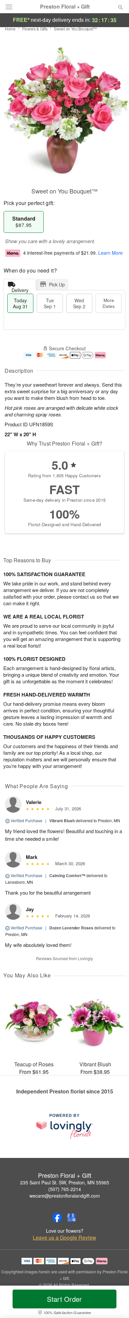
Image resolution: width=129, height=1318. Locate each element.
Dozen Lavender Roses (71, 928)
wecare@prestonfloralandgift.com (64, 1195)
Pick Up (57, 284)
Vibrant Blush (62, 821)
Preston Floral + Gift (65, 6)
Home (10, 28)
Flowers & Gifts (35, 28)
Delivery (20, 288)
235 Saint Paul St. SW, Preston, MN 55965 (64, 1182)
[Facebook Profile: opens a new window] (57, 1217)
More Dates (109, 303)
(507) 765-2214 (64, 1189)
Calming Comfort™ (67, 875)
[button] (115, 1303)
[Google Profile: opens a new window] (71, 1217)
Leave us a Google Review (64, 1237)
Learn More (110, 252)
